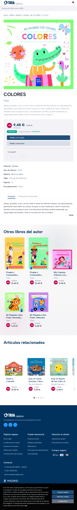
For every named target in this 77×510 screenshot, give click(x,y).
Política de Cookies (11, 450)
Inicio (6, 15)
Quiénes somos (33, 439)
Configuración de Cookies (13, 454)
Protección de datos (11, 446)
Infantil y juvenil (22, 15)
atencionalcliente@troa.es (14, 474)
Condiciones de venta (12, 443)
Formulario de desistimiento (38, 450)
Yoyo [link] (6, 100)
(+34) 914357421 (10, 471)
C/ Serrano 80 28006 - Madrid (15, 467)
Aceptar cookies (62, 492)
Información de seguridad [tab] (28, 196)
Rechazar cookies (63, 497)
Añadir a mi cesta (17, 138)
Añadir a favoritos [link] (17, 143)
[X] (10, 425)
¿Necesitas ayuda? (58, 439)
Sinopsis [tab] (11, 196)
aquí (25, 506)
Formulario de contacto (60, 443)
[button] (34, 397)
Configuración (62, 501)
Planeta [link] (15, 166)
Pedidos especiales (35, 443)
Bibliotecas (32, 446)
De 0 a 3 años (35, 15)
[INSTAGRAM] (6, 425)
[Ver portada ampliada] (38, 54)
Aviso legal (8, 439)
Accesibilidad (33, 454)
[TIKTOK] (15, 425)
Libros (11, 15)
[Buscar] (73, 8)
